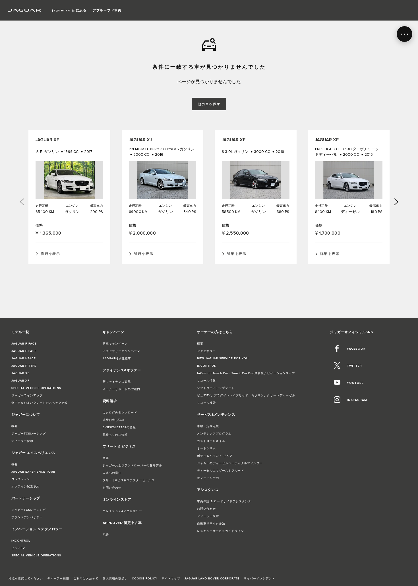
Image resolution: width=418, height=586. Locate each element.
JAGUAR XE (20, 373)
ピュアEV (18, 548)
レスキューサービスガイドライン (220, 531)
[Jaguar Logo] (24, 10)
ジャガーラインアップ (27, 395)
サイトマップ (171, 578)
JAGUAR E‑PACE (24, 351)
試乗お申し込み (114, 420)
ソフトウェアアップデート (216, 388)
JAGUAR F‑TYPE (23, 366)
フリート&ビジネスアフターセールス (129, 480)
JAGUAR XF (20, 380)
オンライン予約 (208, 478)
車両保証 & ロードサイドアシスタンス (224, 501)
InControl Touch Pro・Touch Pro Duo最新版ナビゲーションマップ (246, 373)
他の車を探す (209, 104)
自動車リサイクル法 (211, 523)
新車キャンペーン (115, 343)
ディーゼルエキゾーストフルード (220, 470)
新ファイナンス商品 (117, 382)
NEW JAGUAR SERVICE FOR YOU (223, 358)
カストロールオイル (211, 441)
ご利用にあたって (85, 578)
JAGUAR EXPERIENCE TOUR (33, 472)
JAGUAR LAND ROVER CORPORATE (212, 578)
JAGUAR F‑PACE (24, 343)
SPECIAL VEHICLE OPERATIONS (36, 388)
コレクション (20, 479)
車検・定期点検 (208, 426)
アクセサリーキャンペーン (121, 351)
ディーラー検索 (208, 516)
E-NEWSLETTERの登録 (119, 427)
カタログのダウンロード (120, 412)
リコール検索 (206, 403)
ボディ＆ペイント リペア (215, 456)
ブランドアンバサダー (27, 517)
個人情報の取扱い (115, 578)
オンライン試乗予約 (25, 486)
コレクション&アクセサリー (122, 511)
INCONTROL (20, 540)
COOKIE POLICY (144, 578)
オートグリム (206, 448)
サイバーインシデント (259, 578)
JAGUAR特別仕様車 (117, 358)
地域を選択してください (26, 578)
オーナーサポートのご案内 (121, 389)
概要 (14, 426)
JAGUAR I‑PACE (23, 358)
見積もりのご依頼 (115, 435)
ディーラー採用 (22, 441)
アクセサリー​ (206, 351)
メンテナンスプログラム (214, 433)
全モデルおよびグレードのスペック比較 (39, 403)
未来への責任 (112, 473)
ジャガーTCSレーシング (28, 433)
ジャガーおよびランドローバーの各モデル (132, 465)
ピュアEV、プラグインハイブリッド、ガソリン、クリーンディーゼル (246, 395)
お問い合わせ (112, 487)
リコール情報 (206, 380)
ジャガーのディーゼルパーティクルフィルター (230, 463)
